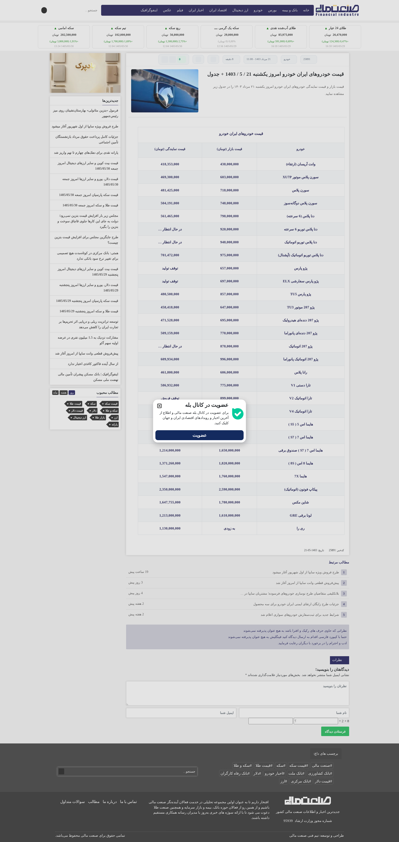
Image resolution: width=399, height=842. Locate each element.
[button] (159, 406)
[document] (199, 421)
